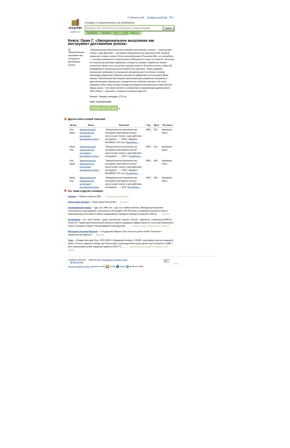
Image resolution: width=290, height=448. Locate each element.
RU (170, 17)
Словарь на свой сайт (157, 17)
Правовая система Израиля (83, 231)
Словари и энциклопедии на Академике (110, 22)
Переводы (106, 33)
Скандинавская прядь (79, 207)
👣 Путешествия (76, 262)
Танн (70, 240)
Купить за (103, 108)
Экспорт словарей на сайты (78, 266)
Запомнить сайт (137, 17)
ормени (72, 196)
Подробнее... (132, 142)
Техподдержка (107, 260)
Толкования (92, 33)
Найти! (168, 28)
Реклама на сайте (120, 260)
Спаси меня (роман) (78, 202)
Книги (120, 33)
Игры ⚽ (134, 33)
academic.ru (75, 32)
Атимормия (74, 219)
